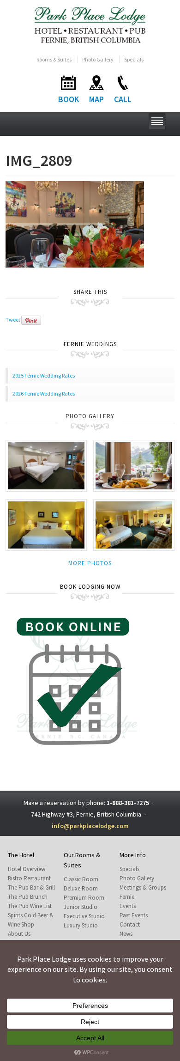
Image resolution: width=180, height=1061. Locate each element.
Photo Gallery (98, 59)
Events (128, 906)
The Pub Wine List (30, 906)
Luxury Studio (81, 925)
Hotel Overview (26, 869)
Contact (130, 924)
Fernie (127, 897)
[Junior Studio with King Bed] (134, 524)
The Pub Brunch (28, 897)
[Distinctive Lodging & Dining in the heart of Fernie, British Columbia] (90, 24)
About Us (19, 934)
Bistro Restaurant (29, 878)
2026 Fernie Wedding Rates (43, 393)
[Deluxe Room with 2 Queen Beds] (46, 465)
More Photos (90, 563)
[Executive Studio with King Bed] (46, 524)
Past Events (134, 915)
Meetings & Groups (143, 887)
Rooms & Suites (54, 59)
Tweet (13, 319)
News (126, 934)
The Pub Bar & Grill (31, 887)
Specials (134, 59)
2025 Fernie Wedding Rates (43, 375)
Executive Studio (84, 916)
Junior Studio (80, 907)
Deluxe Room (81, 888)
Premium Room (84, 898)
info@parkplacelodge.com (90, 826)
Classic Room (81, 879)
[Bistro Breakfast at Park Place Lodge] (134, 465)
